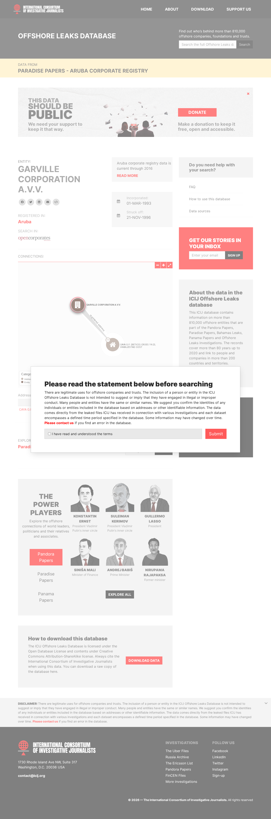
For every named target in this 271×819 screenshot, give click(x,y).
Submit (216, 433)
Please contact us (59, 423)
